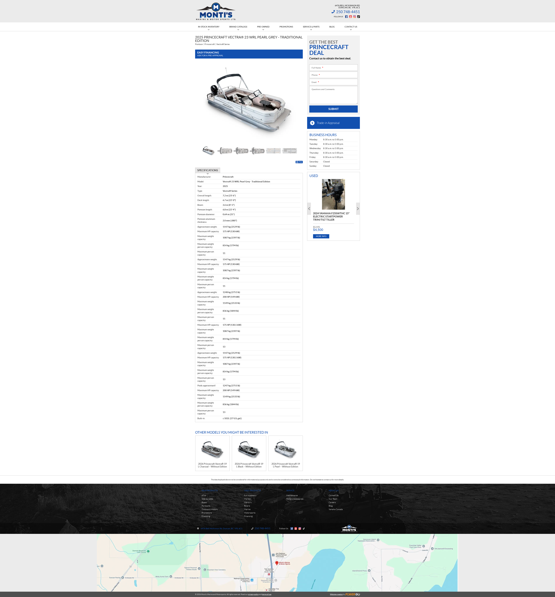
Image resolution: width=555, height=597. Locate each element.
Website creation (336, 594)
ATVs (204, 495)
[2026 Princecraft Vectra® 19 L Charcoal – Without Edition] (212, 449)
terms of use (266, 594)
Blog (331, 506)
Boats (204, 502)
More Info (321, 236)
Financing (206, 516)
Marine (247, 509)
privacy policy (253, 594)
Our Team (333, 499)
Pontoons (206, 506)
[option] (249, 103)
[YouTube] (350, 16)
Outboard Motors (210, 509)
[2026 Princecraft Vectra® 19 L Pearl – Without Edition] (285, 449)
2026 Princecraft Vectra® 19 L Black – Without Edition (249, 465)
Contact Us (333, 495)
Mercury (248, 502)
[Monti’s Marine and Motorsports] (216, 11)
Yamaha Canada (336, 509)
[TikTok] (358, 16)
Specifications (207, 170)
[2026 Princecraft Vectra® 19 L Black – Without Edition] (249, 449)
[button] (201, 103)
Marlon (247, 499)
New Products (210, 490)
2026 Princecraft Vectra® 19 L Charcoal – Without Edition (212, 465)
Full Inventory (250, 495)
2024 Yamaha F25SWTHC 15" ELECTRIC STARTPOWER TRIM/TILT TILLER (331, 216)
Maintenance (292, 495)
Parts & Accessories (294, 499)
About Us (333, 490)
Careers (332, 502)
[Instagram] (354, 16)
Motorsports (249, 513)
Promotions (207, 513)
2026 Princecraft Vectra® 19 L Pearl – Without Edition (285, 465)
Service (290, 490)
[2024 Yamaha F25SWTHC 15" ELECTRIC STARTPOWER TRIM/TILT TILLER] (333, 194)
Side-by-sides (207, 499)
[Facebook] (346, 16)
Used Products (252, 490)
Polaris (247, 506)
